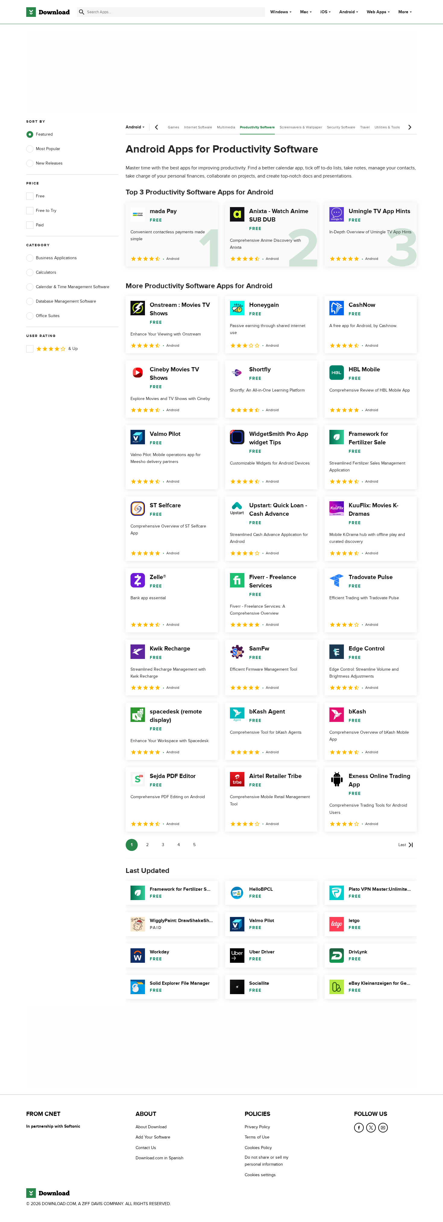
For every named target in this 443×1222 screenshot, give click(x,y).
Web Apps (376, 12)
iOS (323, 12)
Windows (279, 12)
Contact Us (146, 1147)
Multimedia (226, 127)
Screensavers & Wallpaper (301, 127)
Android (347, 12)
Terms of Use (257, 1137)
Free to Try (46, 210)
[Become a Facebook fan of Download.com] (359, 1127)
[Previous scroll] (156, 127)
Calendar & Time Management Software (72, 286)
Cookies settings (260, 1174)
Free (40, 196)
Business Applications (56, 257)
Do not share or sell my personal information (266, 1161)
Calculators (46, 272)
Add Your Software (153, 1137)
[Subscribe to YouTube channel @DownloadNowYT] (383, 1127)
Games (173, 127)
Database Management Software (66, 301)
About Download (151, 1126)
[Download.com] (48, 12)
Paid (40, 225)
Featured (44, 134)
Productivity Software (257, 127)
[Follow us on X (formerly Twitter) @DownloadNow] (371, 1127)
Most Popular (48, 148)
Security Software (341, 127)
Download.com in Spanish (160, 1158)
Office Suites (48, 315)
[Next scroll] (409, 127)
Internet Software (198, 127)
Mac (304, 12)
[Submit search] (81, 12)
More (403, 11)
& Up (73, 348)
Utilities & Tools (387, 127)
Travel (365, 127)
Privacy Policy (257, 1126)
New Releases (49, 163)
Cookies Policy (258, 1147)
